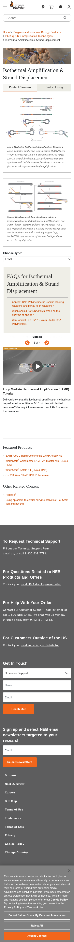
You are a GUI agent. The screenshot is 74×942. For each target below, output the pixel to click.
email (60, 609)
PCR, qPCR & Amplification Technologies (29, 36)
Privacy (10, 835)
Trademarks (13, 818)
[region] (37, 903)
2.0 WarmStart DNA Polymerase (27, 475)
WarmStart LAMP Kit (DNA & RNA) (26, 470)
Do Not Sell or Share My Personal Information (37, 915)
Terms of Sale (14, 826)
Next (46, 342)
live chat (38, 614)
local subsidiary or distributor (40, 645)
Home (6, 32)
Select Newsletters (20, 762)
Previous (27, 342)
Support (10, 775)
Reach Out (18, 709)
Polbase (11, 494)
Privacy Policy (13, 907)
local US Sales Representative (41, 584)
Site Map (11, 801)
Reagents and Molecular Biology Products (37, 32)
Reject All (37, 925)
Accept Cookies (37, 935)
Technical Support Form (34, 548)
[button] (65, 17)
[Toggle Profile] (69, 7)
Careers (10, 792)
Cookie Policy (14, 843)
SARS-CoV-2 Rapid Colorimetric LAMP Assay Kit (34, 455)
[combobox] (32, 17)
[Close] (69, 870)
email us (8, 553)
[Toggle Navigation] (5, 8)
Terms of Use (14, 809)
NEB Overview (15, 783)
